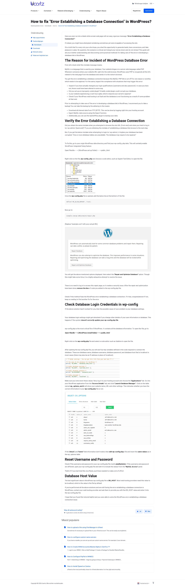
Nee (149, 511)
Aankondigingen (38, 41)
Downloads (36, 48)
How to (55, 26)
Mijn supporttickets (39, 37)
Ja (140, 511)
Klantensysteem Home (37, 26)
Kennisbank (48, 26)
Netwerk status (37, 52)
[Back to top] (153, 583)
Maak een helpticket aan (40, 55)
